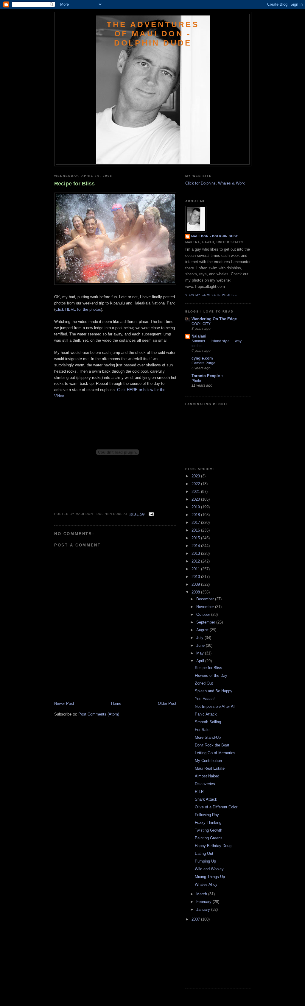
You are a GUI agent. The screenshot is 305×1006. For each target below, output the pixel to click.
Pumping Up (205, 861)
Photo (196, 381)
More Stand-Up (208, 737)
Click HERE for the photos (78, 309)
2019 (196, 507)
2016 (196, 530)
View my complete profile (211, 294)
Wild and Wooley (209, 869)
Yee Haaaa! (205, 698)
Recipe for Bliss (74, 184)
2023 (196, 476)
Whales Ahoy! (207, 884)
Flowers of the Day (211, 675)
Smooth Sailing (208, 722)
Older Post (167, 703)
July (200, 637)
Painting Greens (208, 838)
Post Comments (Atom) (98, 714)
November (205, 606)
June (201, 645)
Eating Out (204, 853)
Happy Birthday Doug (213, 845)
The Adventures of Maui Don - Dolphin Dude (153, 33)
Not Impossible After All (215, 706)
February (204, 901)
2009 (196, 584)
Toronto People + (207, 376)
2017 (196, 522)
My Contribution (208, 760)
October (203, 614)
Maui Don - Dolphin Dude (214, 236)
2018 (196, 515)
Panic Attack (206, 714)
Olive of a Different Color (216, 807)
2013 (196, 553)
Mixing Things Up (210, 876)
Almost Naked (207, 776)
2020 (196, 499)
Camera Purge (203, 363)
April (200, 661)
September (206, 622)
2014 (196, 545)
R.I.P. (199, 791)
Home (116, 703)
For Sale (202, 729)
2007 (196, 919)
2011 (196, 569)
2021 (196, 491)
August (203, 630)
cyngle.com (202, 358)
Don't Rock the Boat (212, 745)
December (205, 599)
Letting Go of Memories (215, 753)
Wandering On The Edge (214, 319)
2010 (196, 576)
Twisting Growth (208, 830)
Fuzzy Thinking (208, 822)
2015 (196, 538)
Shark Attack (206, 799)
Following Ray (207, 815)
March (202, 894)
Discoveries (205, 784)
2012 (196, 561)
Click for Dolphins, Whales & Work (215, 183)
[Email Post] (150, 514)
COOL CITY (201, 324)
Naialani (199, 336)
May (200, 653)
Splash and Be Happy (213, 691)
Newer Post (64, 703)
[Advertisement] (89, 687)
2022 (196, 484)
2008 (196, 592)
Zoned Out (204, 683)
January (203, 909)
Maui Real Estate (210, 768)
